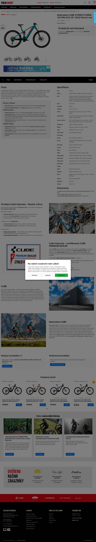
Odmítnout (34, 275)
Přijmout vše (61, 275)
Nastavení (48, 275)
